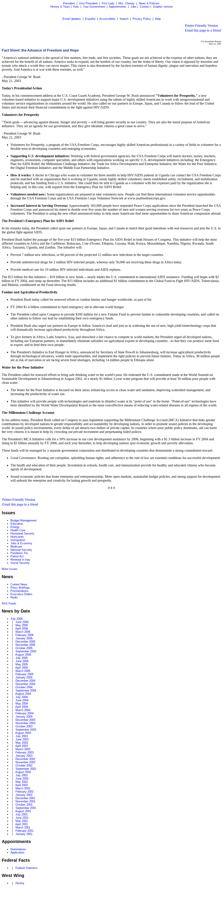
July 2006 (16, 618)
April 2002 (21, 785)
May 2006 (21, 625)
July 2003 (21, 736)
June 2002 (22, 778)
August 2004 (23, 693)
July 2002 (21, 775)
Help (158, 18)
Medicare (16, 546)
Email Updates (72, 18)
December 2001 (25, 798)
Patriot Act (17, 556)
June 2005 (22, 661)
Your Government (94, 6)
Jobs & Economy (21, 543)
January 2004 (23, 716)
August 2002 (23, 772)
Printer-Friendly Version (201, 25)
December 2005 (25, 641)
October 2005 (23, 648)
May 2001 (21, 821)
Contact (145, 6)
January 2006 (23, 638)
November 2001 (25, 801)
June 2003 (22, 739)
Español (90, 18)
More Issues (9, 569)
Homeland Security (22, 533)
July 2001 (21, 814)
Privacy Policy (142, 18)
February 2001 (24, 830)
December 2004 (25, 680)
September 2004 (25, 690)
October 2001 (23, 804)
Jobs (133, 6)
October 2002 (23, 765)
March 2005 (22, 671)
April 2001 (21, 824)
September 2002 (25, 768)
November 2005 (25, 644)
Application (17, 852)
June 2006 (22, 622)
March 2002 (22, 788)
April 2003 (21, 746)
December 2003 (25, 719)
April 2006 (21, 628)
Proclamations (19, 591)
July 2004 (21, 697)
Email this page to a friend (203, 30)
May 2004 (21, 703)
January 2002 (23, 794)
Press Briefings (20, 587)
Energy (14, 527)
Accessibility (107, 18)
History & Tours (60, 6)
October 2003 (23, 726)
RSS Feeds (9, 603)
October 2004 (23, 687)
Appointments (117, 6)
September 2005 (25, 651)
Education (16, 523)
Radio (14, 597)
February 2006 (24, 635)
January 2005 (23, 677)
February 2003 (24, 752)
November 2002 (25, 762)
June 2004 (22, 700)
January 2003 (23, 755)
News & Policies (149, 3)
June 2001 (22, 817)
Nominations (18, 849)
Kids (76, 6)
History (19, 883)
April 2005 (21, 667)
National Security (21, 549)
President (69, 3)
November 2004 (25, 684)
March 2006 (22, 631)
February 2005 (24, 674)
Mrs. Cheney (126, 3)
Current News (18, 584)
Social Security (20, 562)
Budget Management (23, 520)
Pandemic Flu (19, 553)
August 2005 (23, 654)
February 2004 (24, 713)
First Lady (108, 3)
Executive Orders (21, 594)
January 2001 (23, 834)
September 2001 (25, 808)
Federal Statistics (26, 868)
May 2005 (21, 664)
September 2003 (25, 729)
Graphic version (163, 6)
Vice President (88, 3)
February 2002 (24, 791)
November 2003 (25, 723)
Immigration (17, 540)
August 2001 (23, 811)
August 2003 (23, 733)
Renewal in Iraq (20, 559)
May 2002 (21, 781)
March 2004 (22, 710)
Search (124, 18)
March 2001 (22, 827)
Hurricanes (17, 536)
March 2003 (22, 749)
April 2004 (21, 706)
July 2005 (21, 658)
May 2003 (21, 742)
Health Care (17, 530)
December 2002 (25, 759)
